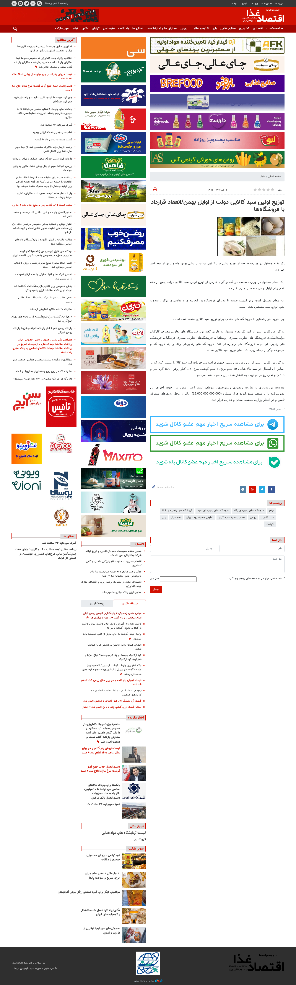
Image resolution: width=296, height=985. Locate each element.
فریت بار (140, 839)
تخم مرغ (176, 517)
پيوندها (254, 3)
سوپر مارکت (62, 28)
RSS (39, 3)
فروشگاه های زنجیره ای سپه (213, 510)
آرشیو (244, 3)
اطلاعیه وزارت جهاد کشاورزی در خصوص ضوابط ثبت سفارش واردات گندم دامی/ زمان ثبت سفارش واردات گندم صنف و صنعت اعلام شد (101, 733)
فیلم (75, 28)
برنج (271, 510)
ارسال (156, 589)
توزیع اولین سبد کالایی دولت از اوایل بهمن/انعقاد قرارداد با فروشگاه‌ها (218, 205)
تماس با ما (267, 3)
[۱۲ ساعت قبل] (134, 754)
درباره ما (279, 3)
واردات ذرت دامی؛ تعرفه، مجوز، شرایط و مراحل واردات (42, 159)
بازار (215, 28)
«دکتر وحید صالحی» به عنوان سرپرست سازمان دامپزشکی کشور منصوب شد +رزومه (115, 574)
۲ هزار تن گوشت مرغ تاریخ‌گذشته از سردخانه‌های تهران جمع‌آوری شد (41, 319)
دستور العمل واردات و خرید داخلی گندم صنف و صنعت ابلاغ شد (42, 214)
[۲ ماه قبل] (134, 861)
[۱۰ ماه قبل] (134, 898)
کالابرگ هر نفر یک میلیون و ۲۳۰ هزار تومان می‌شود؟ (42, 379)
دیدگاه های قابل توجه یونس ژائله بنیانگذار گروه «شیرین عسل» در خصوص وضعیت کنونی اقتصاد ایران (42, 253)
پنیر (164, 517)
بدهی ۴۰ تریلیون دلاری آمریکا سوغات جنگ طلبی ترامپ (45, 300)
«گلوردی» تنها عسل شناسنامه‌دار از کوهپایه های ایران (100, 912)
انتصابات (138, 544)
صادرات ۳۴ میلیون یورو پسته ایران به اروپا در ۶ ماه (44, 371)
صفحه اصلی (274, 176)
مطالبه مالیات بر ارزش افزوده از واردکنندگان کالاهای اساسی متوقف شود (43, 242)
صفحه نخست (275, 28)
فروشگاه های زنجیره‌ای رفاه (249, 510)
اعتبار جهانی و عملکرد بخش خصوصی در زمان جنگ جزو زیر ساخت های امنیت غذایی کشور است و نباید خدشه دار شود (42, 228)
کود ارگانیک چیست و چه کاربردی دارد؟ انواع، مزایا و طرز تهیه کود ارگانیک (113, 657)
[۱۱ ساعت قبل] (134, 730)
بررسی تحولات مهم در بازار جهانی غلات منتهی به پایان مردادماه (42, 168)
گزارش (96, 28)
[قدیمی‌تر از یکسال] (134, 916)
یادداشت (123, 28)
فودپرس (261, 16)
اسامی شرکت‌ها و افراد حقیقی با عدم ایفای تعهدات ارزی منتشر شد (43, 276)
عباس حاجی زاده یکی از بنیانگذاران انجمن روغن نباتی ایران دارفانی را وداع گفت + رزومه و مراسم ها (112, 615)
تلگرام (20, 3)
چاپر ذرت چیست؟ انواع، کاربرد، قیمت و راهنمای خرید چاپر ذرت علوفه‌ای (42, 99)
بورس (184, 28)
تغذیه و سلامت (200, 28)
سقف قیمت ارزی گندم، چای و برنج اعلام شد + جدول (111, 707)
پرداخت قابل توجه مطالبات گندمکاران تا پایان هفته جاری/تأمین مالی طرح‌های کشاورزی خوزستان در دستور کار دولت (45, 554)
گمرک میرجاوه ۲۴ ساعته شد (103, 804)
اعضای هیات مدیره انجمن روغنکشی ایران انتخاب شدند (114, 647)
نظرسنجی (109, 28)
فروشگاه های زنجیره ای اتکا (177, 510)
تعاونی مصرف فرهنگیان (232, 517)
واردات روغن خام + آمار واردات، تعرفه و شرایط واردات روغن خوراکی (42, 330)
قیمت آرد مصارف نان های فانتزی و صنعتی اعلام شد (112, 701)
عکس (85, 28)
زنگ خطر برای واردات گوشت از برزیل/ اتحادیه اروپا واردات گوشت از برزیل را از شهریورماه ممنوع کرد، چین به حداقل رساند (111, 669)
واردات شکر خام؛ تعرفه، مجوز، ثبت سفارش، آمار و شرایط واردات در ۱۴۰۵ (44, 195)
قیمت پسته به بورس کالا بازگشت (53, 140)
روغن (253, 517)
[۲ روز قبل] (134, 791)
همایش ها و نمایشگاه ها (162, 28)
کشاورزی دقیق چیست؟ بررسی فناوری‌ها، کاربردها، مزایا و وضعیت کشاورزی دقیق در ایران (44, 48)
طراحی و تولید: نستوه (144, 981)
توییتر (26, 3)
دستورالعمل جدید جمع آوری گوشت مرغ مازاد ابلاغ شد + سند (100, 769)
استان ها (137, 28)
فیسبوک (33, 3)
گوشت (270, 524)
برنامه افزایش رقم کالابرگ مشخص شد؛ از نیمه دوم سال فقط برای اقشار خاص (43, 149)
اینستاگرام (14, 3)
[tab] (129, 603)
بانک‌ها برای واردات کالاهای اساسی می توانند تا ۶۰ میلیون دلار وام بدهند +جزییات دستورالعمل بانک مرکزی (102, 791)
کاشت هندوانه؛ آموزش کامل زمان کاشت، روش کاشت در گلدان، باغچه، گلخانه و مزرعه (111, 626)
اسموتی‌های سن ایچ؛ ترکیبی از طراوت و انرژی (101, 930)
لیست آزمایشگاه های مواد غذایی (124, 833)
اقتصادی (258, 28)
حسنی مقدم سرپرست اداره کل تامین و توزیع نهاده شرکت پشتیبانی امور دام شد (113, 553)
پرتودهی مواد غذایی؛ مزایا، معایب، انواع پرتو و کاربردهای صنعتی (116, 693)
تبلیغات (234, 3)
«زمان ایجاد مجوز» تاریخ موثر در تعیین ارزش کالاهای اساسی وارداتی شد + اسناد (43, 265)
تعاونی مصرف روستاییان (199, 517)
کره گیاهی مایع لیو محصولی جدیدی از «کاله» (103, 857)
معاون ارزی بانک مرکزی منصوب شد (121, 592)
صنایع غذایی (228, 28)
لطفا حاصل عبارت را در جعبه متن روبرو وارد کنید (257, 578)
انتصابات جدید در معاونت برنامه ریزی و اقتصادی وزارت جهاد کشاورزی (111, 584)
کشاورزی (244, 28)
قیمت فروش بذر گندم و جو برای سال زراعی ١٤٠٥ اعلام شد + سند (111, 682)
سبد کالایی (268, 517)
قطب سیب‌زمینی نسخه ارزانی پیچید (52, 132)
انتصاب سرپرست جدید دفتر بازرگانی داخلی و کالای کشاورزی (113, 563)
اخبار (262, 176)
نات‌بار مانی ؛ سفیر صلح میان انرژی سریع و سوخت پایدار (102, 875)
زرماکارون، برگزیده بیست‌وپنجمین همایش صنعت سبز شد (42, 362)
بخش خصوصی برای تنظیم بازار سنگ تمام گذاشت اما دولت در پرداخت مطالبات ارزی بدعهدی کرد (43, 288)
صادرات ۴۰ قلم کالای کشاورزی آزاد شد (51, 309)
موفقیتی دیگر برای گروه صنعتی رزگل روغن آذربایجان (89, 892)
